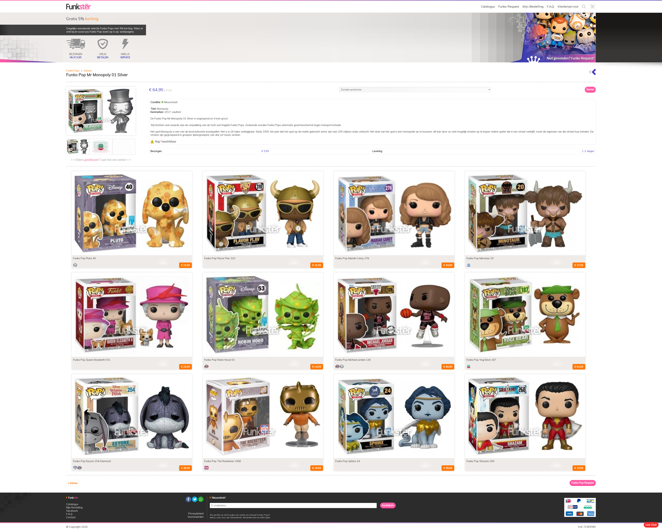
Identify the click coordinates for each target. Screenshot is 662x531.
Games (88, 70)
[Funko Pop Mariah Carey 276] (394, 254)
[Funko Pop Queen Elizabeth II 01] (132, 356)
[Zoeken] (585, 8)
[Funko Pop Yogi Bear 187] (525, 356)
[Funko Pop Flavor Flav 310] (263, 254)
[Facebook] (188, 501)
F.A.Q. (550, 6)
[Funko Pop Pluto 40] (132, 254)
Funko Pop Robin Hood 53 (219, 359)
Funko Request (508, 6)
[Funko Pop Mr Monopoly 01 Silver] (101, 111)
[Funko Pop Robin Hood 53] (263, 356)
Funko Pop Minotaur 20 (480, 258)
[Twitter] (194, 501)
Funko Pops (73, 70)
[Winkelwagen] (592, 8)
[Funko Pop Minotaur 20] (525, 254)
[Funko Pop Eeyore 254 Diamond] (132, 457)
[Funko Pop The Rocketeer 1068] (263, 457)
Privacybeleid (196, 513)
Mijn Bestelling (533, 6)
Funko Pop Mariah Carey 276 (352, 258)
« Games (73, 483)
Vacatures (72, 510)
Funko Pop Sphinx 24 (347, 461)
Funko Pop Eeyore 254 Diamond (92, 461)
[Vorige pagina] (592, 74)
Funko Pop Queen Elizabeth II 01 (91, 359)
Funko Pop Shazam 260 (480, 461)
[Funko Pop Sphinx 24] (394, 457)
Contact (71, 517)
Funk (73, 497)
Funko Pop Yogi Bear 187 (481, 359)
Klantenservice (568, 6)
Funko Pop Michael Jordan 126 (353, 359)
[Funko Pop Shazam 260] (525, 457)
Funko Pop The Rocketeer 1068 (222, 461)
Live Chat (651, 524)
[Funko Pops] (78, 8)
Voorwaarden (196, 516)
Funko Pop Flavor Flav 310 (219, 258)
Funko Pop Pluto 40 (84, 258)
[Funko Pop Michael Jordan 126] (394, 356)
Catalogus (488, 6)
